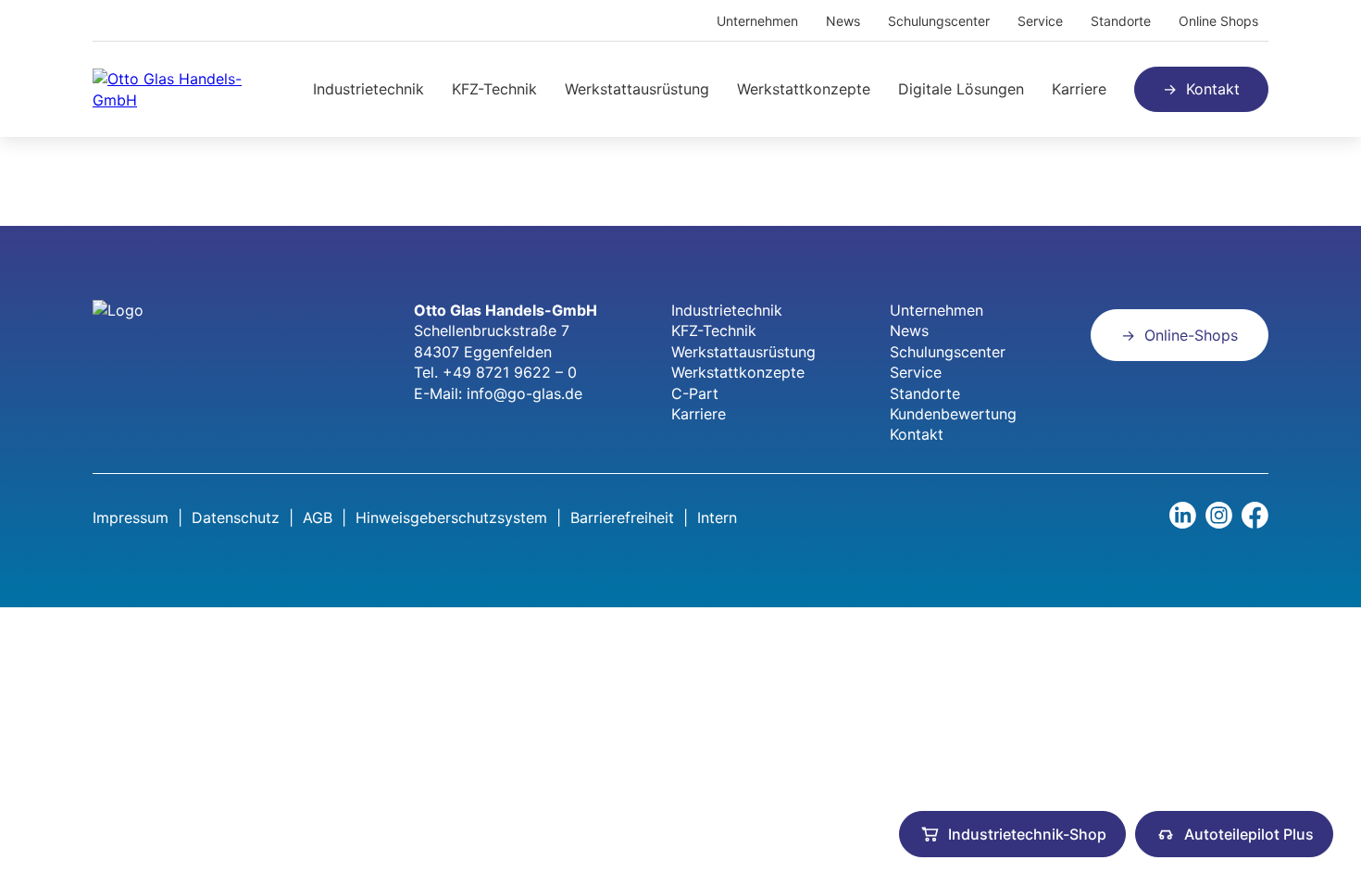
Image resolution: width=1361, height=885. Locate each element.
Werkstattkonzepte (803, 89)
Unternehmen (757, 21)
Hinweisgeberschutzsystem (451, 517)
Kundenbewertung (953, 414)
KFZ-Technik (494, 89)
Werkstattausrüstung (637, 89)
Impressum (131, 517)
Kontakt (1213, 89)
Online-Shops (1191, 335)
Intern (717, 517)
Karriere (1079, 89)
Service (1040, 21)
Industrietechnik (368, 89)
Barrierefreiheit (622, 517)
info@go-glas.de (524, 393)
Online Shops (1218, 21)
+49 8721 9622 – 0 (510, 372)
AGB (317, 517)
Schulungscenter (939, 21)
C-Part (694, 393)
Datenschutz (236, 517)
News (843, 21)
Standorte (1121, 21)
